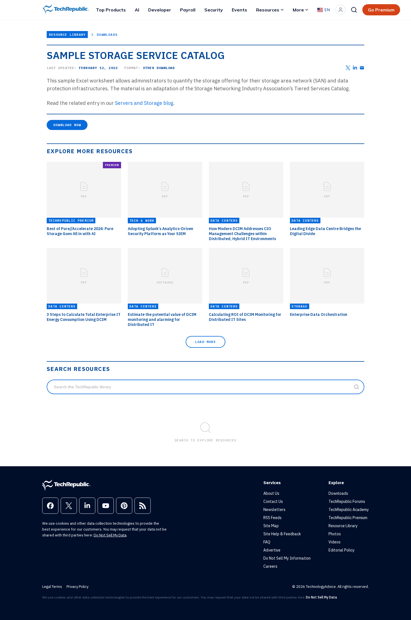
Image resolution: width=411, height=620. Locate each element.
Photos (335, 533)
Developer (159, 10)
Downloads (107, 34)
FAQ (266, 542)
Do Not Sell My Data (110, 535)
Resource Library (67, 34)
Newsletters (274, 509)
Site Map (271, 525)
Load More (205, 342)
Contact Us (273, 501)
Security (213, 10)
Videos (335, 542)
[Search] (354, 10)
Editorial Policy (342, 550)
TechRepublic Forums (347, 501)
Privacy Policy (77, 586)
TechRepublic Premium (348, 517)
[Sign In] (341, 10)
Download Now (67, 125)
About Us (271, 493)
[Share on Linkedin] (355, 67)
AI (137, 10)
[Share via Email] (362, 67)
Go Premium (381, 10)
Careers (270, 566)
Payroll (187, 10)
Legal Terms (52, 586)
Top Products (111, 10)
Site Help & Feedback (282, 533)
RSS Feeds (272, 517)
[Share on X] (348, 67)
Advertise (271, 550)
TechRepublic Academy (349, 509)
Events (239, 10)
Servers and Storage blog (144, 103)
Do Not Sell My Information (287, 558)
